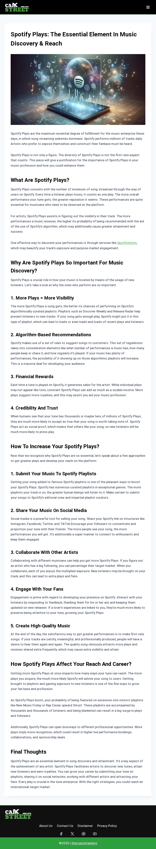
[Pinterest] (83, 833)
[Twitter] (72, 833)
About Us (46, 826)
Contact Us (65, 826)
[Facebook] (61, 833)
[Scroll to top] (145, 839)
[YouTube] (94, 833)
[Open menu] (147, 7)
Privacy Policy (107, 826)
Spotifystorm (127, 243)
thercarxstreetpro (84, 843)
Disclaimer (85, 826)
